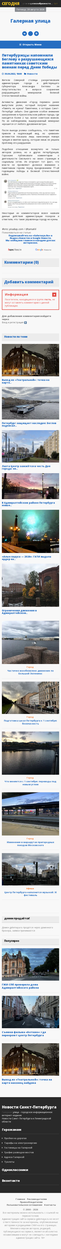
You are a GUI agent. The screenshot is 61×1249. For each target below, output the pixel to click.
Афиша (30, 888)
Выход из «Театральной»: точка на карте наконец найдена (27, 1081)
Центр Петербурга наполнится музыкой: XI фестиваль (30, 894)
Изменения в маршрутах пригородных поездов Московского (30, 843)
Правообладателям (31, 1202)
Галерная (7, 1112)
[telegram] (30, 33)
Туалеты (9, 1161)
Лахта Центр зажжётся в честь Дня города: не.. (26, 467)
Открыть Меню (32, 44)
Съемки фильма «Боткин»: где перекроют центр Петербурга (24, 1033)
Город (30, 667)
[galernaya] (36, 33)
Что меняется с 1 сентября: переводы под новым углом (30, 783)
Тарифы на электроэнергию (20, 1142)
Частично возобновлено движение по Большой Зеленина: (30, 672)
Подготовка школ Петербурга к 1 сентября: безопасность (30, 722)
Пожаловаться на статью (16, 232)
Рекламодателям (37, 1199)
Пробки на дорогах (15, 1138)
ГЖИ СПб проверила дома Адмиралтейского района (20, 986)
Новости (32, 73)
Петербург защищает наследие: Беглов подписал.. (29, 424)
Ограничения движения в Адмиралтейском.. (19, 612)
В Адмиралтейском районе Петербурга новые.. (28, 504)
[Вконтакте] (24, 33)
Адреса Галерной (14, 1157)
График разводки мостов (19, 1152)
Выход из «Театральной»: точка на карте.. (25, 381)
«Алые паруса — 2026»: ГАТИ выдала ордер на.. (26, 558)
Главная (20, 1199)
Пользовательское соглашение (24, 1204)
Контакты (50, 1204)
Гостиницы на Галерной (18, 1147)
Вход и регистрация (13, 322)
